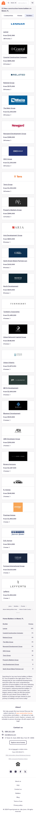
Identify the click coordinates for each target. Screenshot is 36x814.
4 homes (6, 318)
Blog (18, 797)
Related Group (7, 637)
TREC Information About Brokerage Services (18, 755)
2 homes (6, 446)
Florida (23, 606)
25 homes (6, 115)
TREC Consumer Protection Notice (18, 759)
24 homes (6, 140)
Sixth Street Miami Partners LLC (13, 669)
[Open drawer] (32, 3)
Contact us (18, 789)
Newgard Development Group (12, 646)
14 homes (6, 191)
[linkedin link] (16, 772)
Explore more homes (18, 742)
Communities (8, 15)
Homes (19, 15)
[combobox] (23, 3)
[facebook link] (20, 772)
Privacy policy (18, 805)
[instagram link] (11, 772)
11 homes (6, 217)
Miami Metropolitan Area (10, 609)
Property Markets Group (10, 660)
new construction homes (24, 713)
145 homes (7, 39)
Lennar (5, 628)
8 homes (6, 242)
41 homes (6, 64)
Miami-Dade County (25, 609)
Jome (10, 606)
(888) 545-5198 (10, 731)
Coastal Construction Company (13, 633)
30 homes (6, 89)
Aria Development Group (11, 664)
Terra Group (7, 655)
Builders (29, 15)
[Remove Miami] (15, 3)
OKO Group (6, 651)
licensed (15, 749)
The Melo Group (8, 642)
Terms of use (18, 801)
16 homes (6, 166)
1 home (5, 522)
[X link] (25, 772)
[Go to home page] (3, 3)
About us (18, 781)
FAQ (18, 785)
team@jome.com (10, 735)
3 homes (6, 420)
